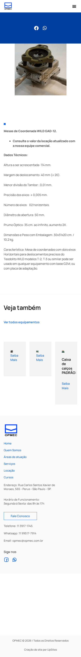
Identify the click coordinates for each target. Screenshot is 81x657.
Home (7, 443)
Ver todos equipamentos (22, 322)
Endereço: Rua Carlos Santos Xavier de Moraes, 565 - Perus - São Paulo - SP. (29, 487)
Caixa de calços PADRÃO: (69, 366)
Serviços (9, 464)
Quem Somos (12, 450)
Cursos (8, 477)
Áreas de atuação (15, 457)
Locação (9, 470)
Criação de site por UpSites (40, 649)
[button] (74, 6)
